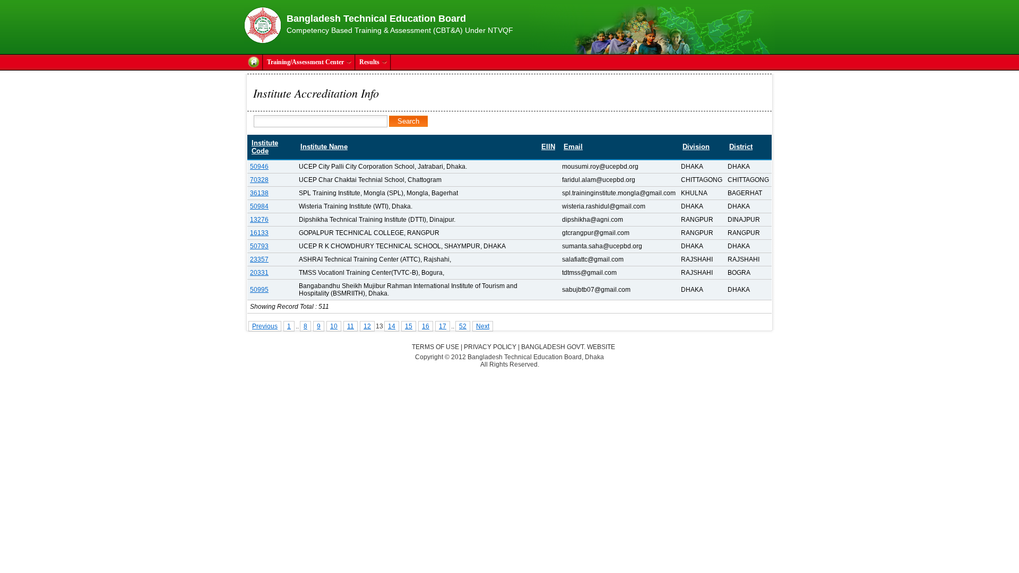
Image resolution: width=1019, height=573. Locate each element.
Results (369, 62)
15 (408, 326)
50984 (259, 206)
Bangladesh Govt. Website (568, 347)
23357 (259, 259)
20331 (259, 272)
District (741, 147)
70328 (259, 180)
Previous (265, 326)
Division (696, 147)
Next (482, 326)
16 (425, 326)
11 (350, 326)
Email (573, 147)
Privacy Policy (490, 347)
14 (391, 326)
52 (463, 326)
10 (334, 326)
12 (367, 326)
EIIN (548, 147)
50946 (259, 166)
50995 (259, 289)
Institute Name (324, 147)
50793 (259, 246)
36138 (259, 193)
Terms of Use (435, 347)
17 (442, 326)
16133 (259, 233)
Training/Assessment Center (305, 62)
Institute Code (265, 147)
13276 (259, 219)
